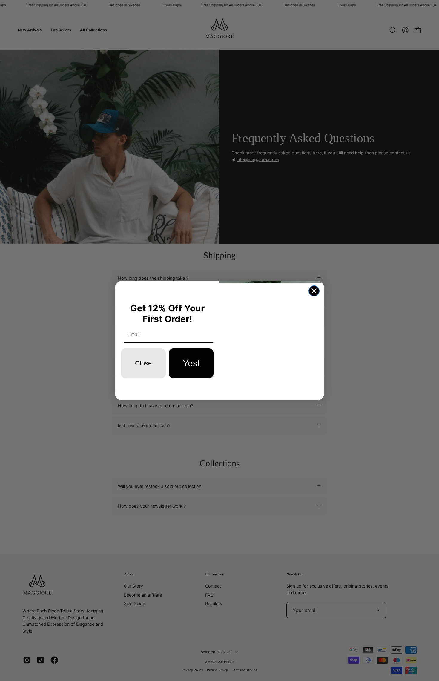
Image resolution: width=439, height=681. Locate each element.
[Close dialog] (314, 291)
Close (143, 363)
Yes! (191, 363)
